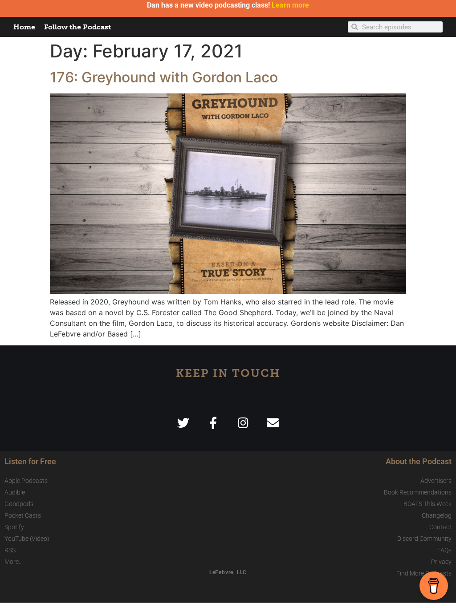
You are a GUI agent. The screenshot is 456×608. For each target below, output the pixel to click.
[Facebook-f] (213, 423)
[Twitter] (183, 423)
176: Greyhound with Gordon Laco (164, 77)
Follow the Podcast (77, 27)
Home (24, 27)
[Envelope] (273, 423)
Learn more (290, 5)
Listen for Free (30, 461)
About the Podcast (419, 461)
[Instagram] (243, 423)
